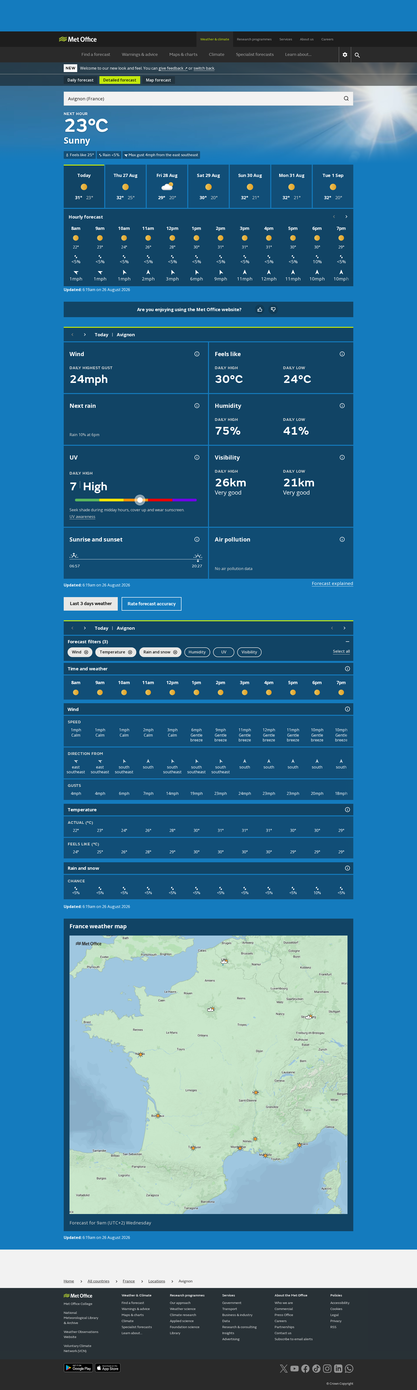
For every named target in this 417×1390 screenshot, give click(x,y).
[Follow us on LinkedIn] (338, 1368)
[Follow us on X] (283, 1368)
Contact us (283, 1333)
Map (158, 80)
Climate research (183, 1315)
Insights (228, 1333)
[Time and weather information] (347, 668)
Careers (327, 39)
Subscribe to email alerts (294, 1339)
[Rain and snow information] (347, 868)
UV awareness (82, 516)
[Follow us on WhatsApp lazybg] (349, 1368)
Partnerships (284, 1327)
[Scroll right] (346, 216)
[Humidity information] (342, 405)
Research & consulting (239, 1327)
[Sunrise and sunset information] (196, 539)
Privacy (335, 1321)
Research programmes (254, 39)
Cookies (336, 1309)
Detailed (119, 80)
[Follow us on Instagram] (327, 1368)
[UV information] (196, 457)
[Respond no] (273, 309)
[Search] (344, 97)
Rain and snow (154, 652)
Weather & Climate (137, 1295)
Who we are (284, 1303)
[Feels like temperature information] (342, 354)
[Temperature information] (347, 809)
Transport (229, 1309)
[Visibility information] (342, 457)
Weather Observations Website (81, 1334)
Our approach (180, 1303)
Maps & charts (183, 54)
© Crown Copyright (340, 1384)
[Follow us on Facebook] (305, 1368)
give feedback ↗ (173, 68)
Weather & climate (214, 39)
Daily (81, 80)
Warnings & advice (140, 54)
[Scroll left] (334, 216)
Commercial (284, 1309)
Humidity (197, 652)
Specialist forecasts (255, 54)
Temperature (110, 652)
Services (285, 39)
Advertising (231, 1339)
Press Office (284, 1315)
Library (175, 1333)
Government (232, 1303)
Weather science (183, 1309)
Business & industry (237, 1315)
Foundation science (185, 1327)
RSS (333, 1327)
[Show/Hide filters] (347, 641)
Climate (216, 54)
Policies (336, 1295)
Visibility (249, 652)
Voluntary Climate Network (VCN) (77, 1348)
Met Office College (78, 1304)
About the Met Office (291, 1295)
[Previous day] (72, 334)
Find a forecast (96, 54)
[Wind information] (347, 709)
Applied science (182, 1321)
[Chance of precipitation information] (196, 405)
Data (226, 1321)
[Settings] (345, 54)
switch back (204, 68)
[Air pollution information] (342, 539)
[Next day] (85, 334)
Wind (74, 652)
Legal (334, 1315)
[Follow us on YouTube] (294, 1368)
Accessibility (339, 1303)
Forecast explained (332, 583)
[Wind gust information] (196, 354)
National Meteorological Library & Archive (81, 1318)
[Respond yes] (259, 309)
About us (307, 39)
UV (223, 652)
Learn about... (298, 54)
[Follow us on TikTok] (316, 1368)
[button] (224, 962)
